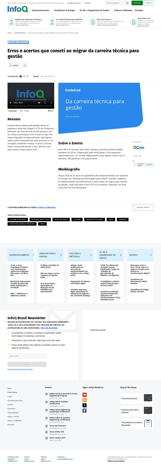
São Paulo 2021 (128, 369)
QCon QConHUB (108, 335)
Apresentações (20, 33)
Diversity (11, 425)
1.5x (49, 76)
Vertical (20, 76)
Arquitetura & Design (64, 10)
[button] (27, 364)
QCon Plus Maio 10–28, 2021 (101, 372)
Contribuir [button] (87, 3)
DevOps (139, 10)
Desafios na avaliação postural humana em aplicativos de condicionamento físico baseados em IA (110, 296)
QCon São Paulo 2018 (40, 219)
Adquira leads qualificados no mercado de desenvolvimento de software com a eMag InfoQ (80, 270)
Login (10, 396)
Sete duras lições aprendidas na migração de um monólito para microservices (48, 288)
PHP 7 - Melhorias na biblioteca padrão (19, 295)
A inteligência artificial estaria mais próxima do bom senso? (109, 283)
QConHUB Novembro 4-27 (100, 369)
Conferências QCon (15, 401)
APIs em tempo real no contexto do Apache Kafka (50, 275)
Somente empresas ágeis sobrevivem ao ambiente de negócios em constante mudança (80, 293)
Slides (26, 111)
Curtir (15, 65)
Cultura (77, 219)
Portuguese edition (74, 3)
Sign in (149, 3)
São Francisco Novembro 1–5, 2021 (137, 372)
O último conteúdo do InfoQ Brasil (50, 266)
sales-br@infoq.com (29, 460)
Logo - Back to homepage (18, 9)
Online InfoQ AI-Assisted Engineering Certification (60, 419)
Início (9, 33)
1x (42, 76)
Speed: (36, 76)
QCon (111, 219)
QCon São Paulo (61, 219)
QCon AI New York (57, 432)
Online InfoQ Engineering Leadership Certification (60, 411)
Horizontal (24, 76)
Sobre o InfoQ (13, 417)
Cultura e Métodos (123, 10)
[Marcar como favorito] (25, 65)
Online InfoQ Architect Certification (59, 403)
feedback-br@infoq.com (12, 460)
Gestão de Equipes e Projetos (22, 224)
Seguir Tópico (143, 207)
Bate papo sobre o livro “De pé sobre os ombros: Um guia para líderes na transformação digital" (140, 269)
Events (10, 405)
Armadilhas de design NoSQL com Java (140, 291)
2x (53, 76)
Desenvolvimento (40, 10)
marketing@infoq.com (65, 459)
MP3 (21, 111)
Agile (42, 224)
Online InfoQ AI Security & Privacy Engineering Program (63, 395)
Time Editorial (13, 413)
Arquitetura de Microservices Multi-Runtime (139, 281)
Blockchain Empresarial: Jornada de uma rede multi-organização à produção (20, 284)
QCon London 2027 (57, 438)
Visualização (13, 76)
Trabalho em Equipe (94, 219)
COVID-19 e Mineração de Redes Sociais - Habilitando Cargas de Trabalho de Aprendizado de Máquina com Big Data (109, 270)
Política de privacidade (116, 461)
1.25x (45, 76)
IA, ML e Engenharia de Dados (94, 10)
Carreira (122, 219)
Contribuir (11, 409)
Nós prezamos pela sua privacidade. (20, 369)
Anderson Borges (140, 164)
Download (13, 111)
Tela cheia (27, 76)
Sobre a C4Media (14, 421)
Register (137, 3)
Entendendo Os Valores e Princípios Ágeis (80, 282)
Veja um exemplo (49, 328)
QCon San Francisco (58, 426)
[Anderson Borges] (134, 165)
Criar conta (12, 392)
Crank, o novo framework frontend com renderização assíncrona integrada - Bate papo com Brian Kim (20, 270)
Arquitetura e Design (47, 255)
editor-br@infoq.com (46, 460)
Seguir (149, 164)
